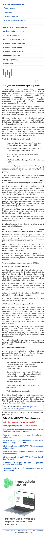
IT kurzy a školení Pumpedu (13, 47)
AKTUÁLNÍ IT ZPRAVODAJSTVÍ (15, 27)
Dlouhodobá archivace (11, 55)
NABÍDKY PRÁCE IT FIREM (13, 31)
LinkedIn (39, 531)
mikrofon (25, 407)
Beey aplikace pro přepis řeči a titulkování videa (22, 426)
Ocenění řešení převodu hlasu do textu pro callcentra (23, 436)
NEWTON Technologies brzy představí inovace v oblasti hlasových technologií (23, 441)
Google (15, 532)
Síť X (33, 531)
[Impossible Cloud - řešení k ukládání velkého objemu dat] (19, 527)
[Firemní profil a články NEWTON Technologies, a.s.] (7, 78)
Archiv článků (8, 63)
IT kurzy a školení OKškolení (14, 43)
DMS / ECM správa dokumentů (14, 39)
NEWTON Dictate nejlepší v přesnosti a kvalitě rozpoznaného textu (23, 453)
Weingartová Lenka (11, 16)
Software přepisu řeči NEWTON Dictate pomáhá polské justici (23, 447)
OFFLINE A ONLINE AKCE (13, 35)
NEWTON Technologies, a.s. (13, 4)
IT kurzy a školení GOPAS (13, 51)
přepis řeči (34, 407)
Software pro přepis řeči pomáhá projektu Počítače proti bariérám (23, 464)
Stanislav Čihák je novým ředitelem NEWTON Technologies (23, 469)
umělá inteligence (17, 409)
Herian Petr (8, 12)
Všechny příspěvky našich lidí (15, 20)
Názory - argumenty (10, 59)
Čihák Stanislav (9, 8)
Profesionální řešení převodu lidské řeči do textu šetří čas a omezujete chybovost (23, 430)
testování (6, 409)
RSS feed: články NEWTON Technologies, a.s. (17, 531)
